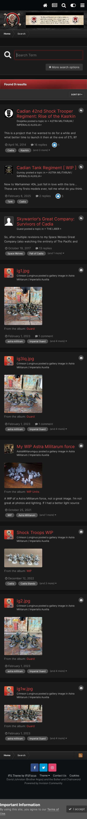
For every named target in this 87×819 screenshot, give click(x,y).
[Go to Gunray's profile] (9, 169)
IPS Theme (14, 775)
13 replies (45, 248)
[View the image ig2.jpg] (23, 636)
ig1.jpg (23, 270)
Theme (43, 775)
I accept (78, 809)
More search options (65, 67)
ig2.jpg (23, 600)
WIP (29, 571)
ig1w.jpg (25, 688)
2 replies (44, 196)
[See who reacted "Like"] (54, 144)
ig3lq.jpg (25, 358)
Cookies (74, 775)
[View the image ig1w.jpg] (23, 713)
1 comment (45, 336)
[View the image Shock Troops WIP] (23, 558)
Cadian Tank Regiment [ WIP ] (46, 167)
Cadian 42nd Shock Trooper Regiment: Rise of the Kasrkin (46, 114)
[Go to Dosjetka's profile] (9, 113)
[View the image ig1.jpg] (23, 306)
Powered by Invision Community (43, 783)
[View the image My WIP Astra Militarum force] (23, 475)
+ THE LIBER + (52, 228)
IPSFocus (30, 775)
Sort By (76, 94)
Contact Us (59, 775)
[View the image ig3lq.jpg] (23, 394)
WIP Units (33, 491)
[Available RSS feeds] (80, 755)
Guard (31, 328)
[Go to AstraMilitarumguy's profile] (9, 448)
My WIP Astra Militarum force (46, 446)
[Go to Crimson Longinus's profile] (9, 273)
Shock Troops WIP (35, 532)
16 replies (40, 144)
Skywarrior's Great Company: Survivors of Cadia (46, 221)
